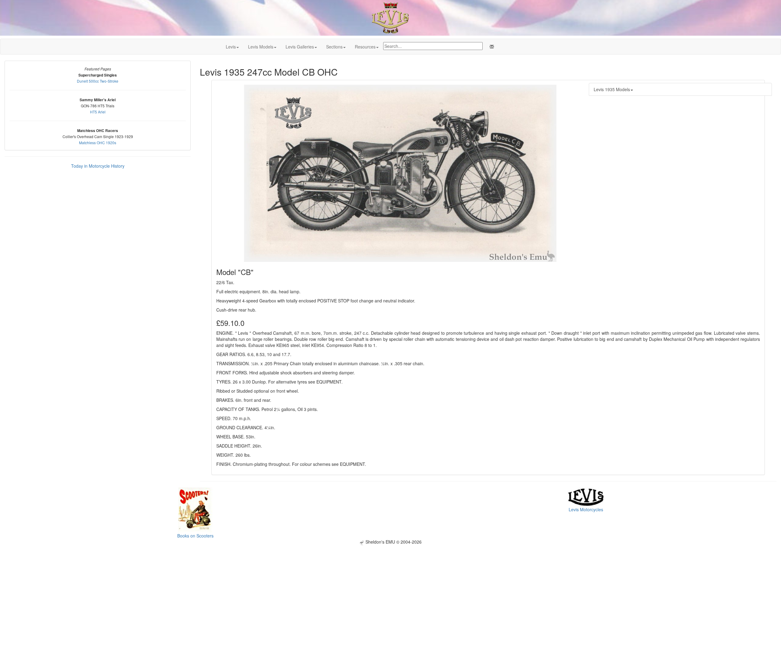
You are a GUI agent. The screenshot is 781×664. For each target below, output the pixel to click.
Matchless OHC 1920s (97, 142)
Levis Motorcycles (586, 509)
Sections (334, 47)
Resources (365, 47)
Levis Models (260, 47)
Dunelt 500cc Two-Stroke (97, 81)
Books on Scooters (195, 536)
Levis (231, 47)
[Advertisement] (390, 587)
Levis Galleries (300, 47)
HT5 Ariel (98, 111)
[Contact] (490, 46)
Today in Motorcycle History (97, 166)
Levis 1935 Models (612, 89)
